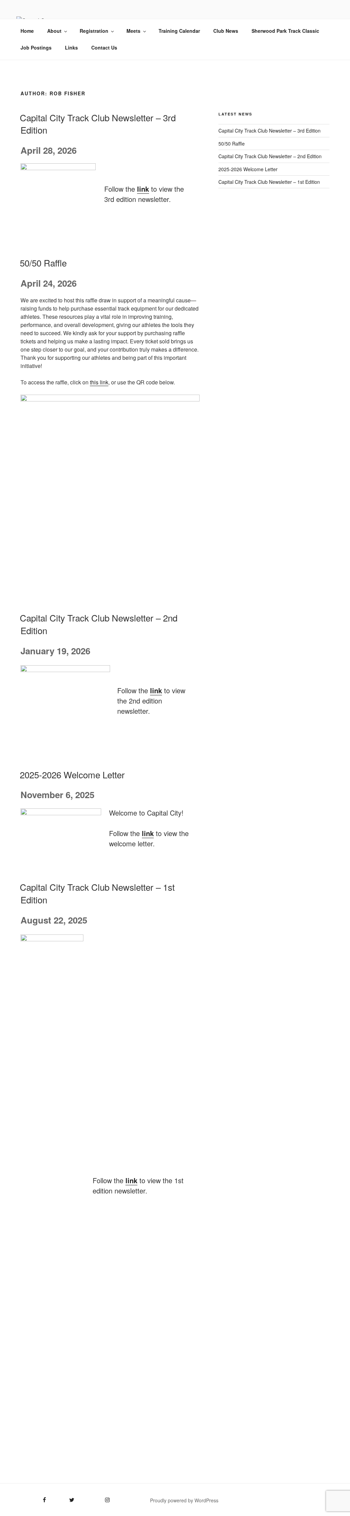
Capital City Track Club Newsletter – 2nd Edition (98, 623)
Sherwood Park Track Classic (285, 30)
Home (27, 30)
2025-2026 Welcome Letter (72, 774)
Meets (133, 30)
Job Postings (36, 47)
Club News (225, 30)
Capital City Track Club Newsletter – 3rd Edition (98, 123)
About (54, 30)
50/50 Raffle (43, 262)
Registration (94, 30)
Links (71, 47)
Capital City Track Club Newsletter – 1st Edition (269, 181)
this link (99, 382)
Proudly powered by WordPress (184, 1500)
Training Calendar (179, 30)
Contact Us (104, 47)
